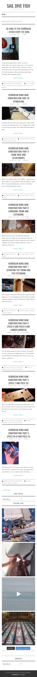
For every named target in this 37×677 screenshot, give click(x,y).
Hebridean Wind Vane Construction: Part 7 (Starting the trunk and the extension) (18, 268)
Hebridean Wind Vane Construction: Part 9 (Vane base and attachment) (18, 153)
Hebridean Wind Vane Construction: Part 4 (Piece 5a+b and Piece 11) (18, 433)
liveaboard (20, 85)
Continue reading (18, 78)
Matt (18, 34)
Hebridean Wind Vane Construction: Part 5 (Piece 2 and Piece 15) (18, 380)
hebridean (9, 85)
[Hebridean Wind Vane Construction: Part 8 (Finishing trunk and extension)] (18, 226)
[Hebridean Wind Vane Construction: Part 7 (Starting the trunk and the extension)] (18, 285)
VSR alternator (29, 85)
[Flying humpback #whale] (18, 594)
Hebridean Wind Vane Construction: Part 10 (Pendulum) (18, 98)
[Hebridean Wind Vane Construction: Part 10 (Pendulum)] (18, 113)
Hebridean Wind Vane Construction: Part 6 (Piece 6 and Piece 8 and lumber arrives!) (18, 324)
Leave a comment (25, 217)
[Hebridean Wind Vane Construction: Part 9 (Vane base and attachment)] (18, 169)
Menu (3, 14)
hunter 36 (14, 85)
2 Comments (25, 160)
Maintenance (19, 83)
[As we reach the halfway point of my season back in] (18, 525)
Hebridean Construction (10, 83)
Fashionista (15, 674)
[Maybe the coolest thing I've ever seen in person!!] (18, 559)
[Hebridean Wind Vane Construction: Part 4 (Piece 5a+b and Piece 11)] (18, 453)
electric (28, 83)
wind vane (4, 313)
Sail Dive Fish (18, 6)
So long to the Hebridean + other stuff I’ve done (18, 30)
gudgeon (4, 85)
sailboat (9, 141)
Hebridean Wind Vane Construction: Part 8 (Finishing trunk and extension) (18, 209)
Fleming (32, 83)
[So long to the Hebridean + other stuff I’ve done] (18, 48)
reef (24, 85)
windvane (4, 87)
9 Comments (24, 34)
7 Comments (24, 104)
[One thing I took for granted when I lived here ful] (18, 628)
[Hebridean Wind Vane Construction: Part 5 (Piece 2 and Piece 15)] (18, 394)
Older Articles (6, 490)
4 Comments (25, 386)
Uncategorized (19, 367)
